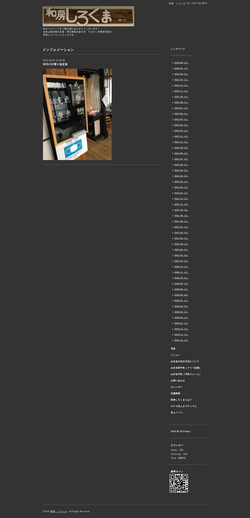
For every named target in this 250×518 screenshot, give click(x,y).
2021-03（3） (181, 249)
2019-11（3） (181, 334)
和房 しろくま (58, 511)
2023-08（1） (181, 102)
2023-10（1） (181, 97)
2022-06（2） (181, 165)
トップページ (178, 49)
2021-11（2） (181, 204)
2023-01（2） (181, 131)
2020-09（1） (181, 283)
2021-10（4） (181, 210)
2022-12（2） (181, 136)
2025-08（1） (181, 74)
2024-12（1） (181, 85)
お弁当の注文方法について (185, 361)
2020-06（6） (181, 295)
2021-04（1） (181, 244)
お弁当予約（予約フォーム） (186, 374)
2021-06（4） (181, 233)
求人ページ (177, 412)
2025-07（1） (181, 80)
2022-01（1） (181, 193)
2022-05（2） (181, 170)
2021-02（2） (181, 255)
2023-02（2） (181, 125)
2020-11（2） (181, 272)
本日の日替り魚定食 (55, 64)
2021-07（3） (181, 227)
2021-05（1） (181, 238)
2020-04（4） (181, 306)
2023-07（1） (181, 108)
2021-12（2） (181, 199)
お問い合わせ (178, 380)
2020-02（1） (181, 317)
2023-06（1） (181, 114)
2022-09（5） (181, 153)
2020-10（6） (181, 278)
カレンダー (177, 387)
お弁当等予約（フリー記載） (186, 368)
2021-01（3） (181, 261)
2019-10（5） (181, 340)
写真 (173, 348)
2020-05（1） (181, 300)
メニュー (175, 355)
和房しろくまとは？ (181, 400)
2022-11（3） (181, 142)
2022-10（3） (181, 148)
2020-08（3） (181, 289)
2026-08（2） (181, 63)
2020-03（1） (181, 312)
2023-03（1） (181, 119)
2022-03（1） (181, 182)
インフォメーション (181, 55)
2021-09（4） (181, 216)
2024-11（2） (181, 91)
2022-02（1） (181, 187)
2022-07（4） (181, 159)
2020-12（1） (181, 266)
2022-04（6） (181, 176)
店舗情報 (175, 393)
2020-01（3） (181, 323)
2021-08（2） (181, 221)
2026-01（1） (181, 68)
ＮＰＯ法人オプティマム (184, 406)
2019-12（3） (181, 329)
